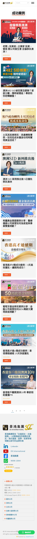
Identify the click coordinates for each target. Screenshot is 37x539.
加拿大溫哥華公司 (12, 511)
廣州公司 (9, 499)
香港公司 (9, 481)
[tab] (18, 481)
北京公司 (9, 507)
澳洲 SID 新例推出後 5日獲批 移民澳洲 (17, 180)
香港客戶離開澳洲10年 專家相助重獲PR (18, 393)
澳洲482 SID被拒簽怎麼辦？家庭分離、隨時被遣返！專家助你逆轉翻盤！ (18, 93)
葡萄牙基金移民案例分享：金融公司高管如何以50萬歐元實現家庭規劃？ (18, 309)
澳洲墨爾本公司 (11, 515)
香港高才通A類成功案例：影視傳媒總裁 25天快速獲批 (17, 352)
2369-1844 (16, 490)
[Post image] (18, 31)
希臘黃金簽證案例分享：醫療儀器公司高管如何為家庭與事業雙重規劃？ (17, 223)
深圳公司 (9, 503)
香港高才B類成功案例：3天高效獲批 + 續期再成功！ (18, 266)
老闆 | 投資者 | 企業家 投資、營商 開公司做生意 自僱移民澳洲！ (18, 49)
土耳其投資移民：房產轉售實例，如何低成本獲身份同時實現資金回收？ (17, 137)
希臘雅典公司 (10, 519)
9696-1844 (26, 495)
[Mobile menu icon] (32, 3)
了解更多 (6, 59)
